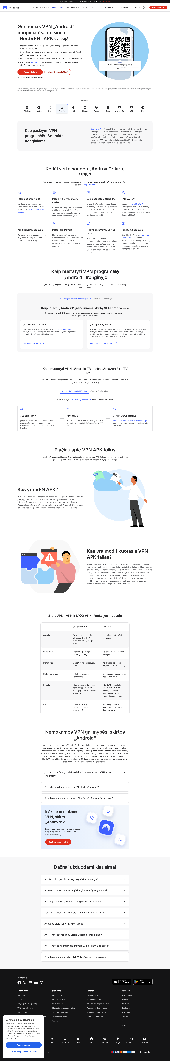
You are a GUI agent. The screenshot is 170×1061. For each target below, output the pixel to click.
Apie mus (21, 995)
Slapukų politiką (12, 1038)
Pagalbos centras (122, 7)
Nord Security (134, 995)
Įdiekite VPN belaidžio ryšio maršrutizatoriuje (130, 421)
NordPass (133, 1004)
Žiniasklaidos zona (59, 1017)
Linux (52, 1042)
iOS (78, 1042)
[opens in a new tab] (19, 983)
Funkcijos (43, 7)
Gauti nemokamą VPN (58, 842)
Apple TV (144, 1042)
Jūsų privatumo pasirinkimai (98, 1004)
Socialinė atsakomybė (60, 1012)
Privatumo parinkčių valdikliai (24, 1051)
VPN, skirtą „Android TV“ (81, 400)
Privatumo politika (101, 999)
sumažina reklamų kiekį (64, 329)
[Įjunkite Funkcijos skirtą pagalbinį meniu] (49, 7)
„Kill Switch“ (137, 204)
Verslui (88, 7)
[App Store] (121, 982)
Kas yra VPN (96, 129)
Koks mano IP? (57, 1004)
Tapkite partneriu (58, 1021)
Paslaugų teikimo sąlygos (102, 1008)
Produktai (134, 7)
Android (65, 1042)
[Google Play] (143, 982)
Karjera (27, 999)
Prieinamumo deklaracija (96, 1012)
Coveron (132, 1016)
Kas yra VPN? (57, 995)
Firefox (105, 1042)
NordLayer (133, 999)
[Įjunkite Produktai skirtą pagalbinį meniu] (139, 7)
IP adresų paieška (59, 999)
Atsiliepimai (22, 1012)
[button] (103, 343)
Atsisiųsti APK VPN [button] (35, 343)
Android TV (131, 1042)
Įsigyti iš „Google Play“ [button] (58, 72)
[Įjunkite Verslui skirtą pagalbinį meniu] (93, 7)
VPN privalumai (88, 185)
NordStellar (133, 1012)
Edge (118, 1042)
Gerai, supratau (23, 1045)
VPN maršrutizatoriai (25, 1008)
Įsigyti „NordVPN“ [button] (158, 7)
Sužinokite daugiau (74, 7)
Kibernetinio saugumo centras (63, 1008)
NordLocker (133, 1008)
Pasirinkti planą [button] (30, 72)
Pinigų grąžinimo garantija (27, 1004)
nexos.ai (132, 1025)
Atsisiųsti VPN (57, 7)
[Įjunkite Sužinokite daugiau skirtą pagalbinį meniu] (83, 7)
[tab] (73, 298)
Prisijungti (109, 7)
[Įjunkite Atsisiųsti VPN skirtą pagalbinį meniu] (64, 7)
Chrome (91, 1042)
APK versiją (35, 62)
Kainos (35, 7)
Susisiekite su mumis (95, 1017)
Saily (131, 1021)
